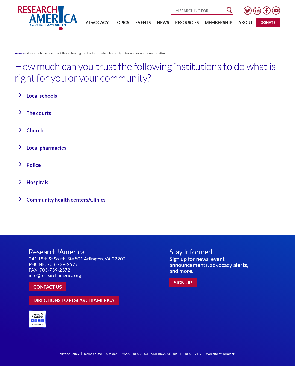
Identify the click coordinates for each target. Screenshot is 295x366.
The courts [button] (39, 113)
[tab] (147, 95)
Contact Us (47, 287)
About (245, 22)
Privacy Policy (69, 354)
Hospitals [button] (37, 182)
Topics (122, 22)
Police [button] (34, 165)
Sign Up (183, 282)
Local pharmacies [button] (46, 148)
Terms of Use (92, 354)
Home (19, 53)
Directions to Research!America (73, 300)
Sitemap (112, 354)
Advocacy (97, 22)
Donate (268, 22)
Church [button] (35, 130)
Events (143, 22)
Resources (187, 22)
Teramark (229, 354)
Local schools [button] (42, 96)
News (163, 22)
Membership (218, 22)
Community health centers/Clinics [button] (66, 200)
